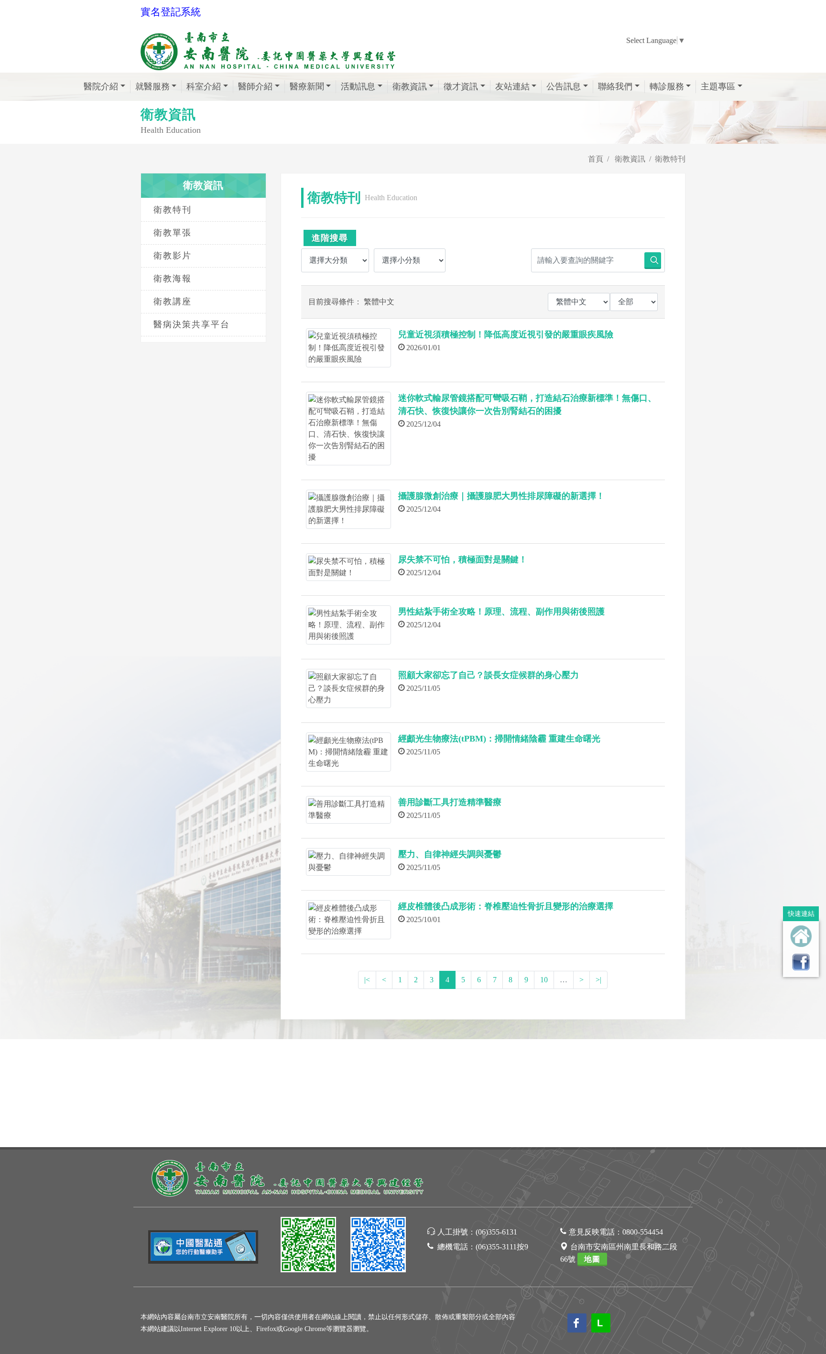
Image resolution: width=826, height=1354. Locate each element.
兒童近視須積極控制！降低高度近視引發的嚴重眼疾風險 (505, 334)
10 (544, 980)
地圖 (592, 1259)
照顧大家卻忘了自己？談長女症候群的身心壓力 (488, 675)
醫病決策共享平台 (191, 324)
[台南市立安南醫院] (289, 1177)
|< (367, 980)
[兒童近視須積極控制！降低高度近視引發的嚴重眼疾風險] (348, 347)
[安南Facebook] (378, 1246)
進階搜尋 (330, 238)
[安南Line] (308, 1246)
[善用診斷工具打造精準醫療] (348, 810)
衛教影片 (172, 255)
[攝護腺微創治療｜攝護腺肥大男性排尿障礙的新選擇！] (348, 509)
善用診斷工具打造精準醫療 (449, 802)
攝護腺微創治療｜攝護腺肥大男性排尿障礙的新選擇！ (501, 496)
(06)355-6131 (496, 1232)
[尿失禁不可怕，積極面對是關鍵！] (348, 567)
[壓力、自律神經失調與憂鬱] (348, 862)
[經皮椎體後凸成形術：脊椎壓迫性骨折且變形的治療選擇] (348, 919)
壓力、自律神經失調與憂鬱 (449, 854)
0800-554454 (642, 1232)
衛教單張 (172, 232)
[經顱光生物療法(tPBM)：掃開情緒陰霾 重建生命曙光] (348, 752)
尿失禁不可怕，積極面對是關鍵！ (462, 559)
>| (598, 980)
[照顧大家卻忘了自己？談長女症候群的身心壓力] (348, 688)
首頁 (595, 159)
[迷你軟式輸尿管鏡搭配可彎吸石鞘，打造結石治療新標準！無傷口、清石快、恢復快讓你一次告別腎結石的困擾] (348, 428)
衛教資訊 (630, 159)
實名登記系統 (171, 12)
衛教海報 (172, 278)
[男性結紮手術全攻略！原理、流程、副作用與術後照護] (348, 625)
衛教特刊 (172, 210)
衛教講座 (172, 301)
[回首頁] (801, 936)
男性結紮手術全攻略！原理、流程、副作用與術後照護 (501, 611)
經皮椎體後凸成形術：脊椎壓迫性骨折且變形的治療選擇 (505, 906)
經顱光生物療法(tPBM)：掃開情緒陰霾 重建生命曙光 (499, 738)
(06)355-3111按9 (502, 1247)
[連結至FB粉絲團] (801, 962)
